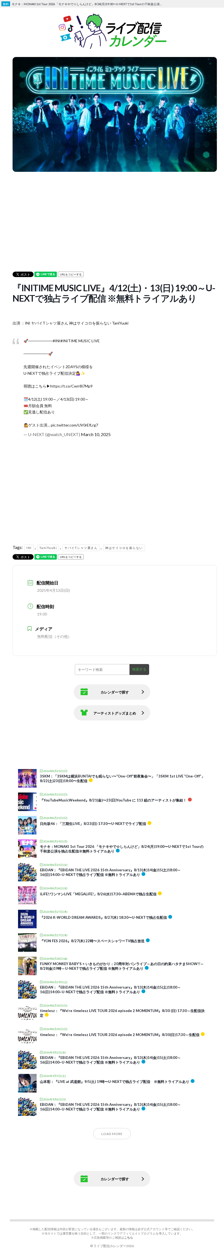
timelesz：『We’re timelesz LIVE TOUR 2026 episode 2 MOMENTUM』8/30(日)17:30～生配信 (119, 1034)
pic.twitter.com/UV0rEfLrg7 (74, 425)
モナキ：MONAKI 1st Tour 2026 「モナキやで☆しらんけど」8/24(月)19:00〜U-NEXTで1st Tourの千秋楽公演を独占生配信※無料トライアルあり (88, 4)
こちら (128, 1237)
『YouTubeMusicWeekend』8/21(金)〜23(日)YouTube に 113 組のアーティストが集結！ (113, 800)
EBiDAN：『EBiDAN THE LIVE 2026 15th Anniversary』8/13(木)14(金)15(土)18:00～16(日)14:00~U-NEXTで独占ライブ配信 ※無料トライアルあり (110, 872)
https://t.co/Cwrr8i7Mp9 (71, 386)
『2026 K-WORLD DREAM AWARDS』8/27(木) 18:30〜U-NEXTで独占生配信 (103, 917)
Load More (112, 1134)
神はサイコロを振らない (124, 548)
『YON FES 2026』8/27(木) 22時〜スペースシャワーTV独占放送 (92, 941)
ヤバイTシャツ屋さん (81, 548)
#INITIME (69, 340)
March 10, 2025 (96, 434)
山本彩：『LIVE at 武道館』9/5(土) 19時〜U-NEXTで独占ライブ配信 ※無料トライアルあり (114, 1081)
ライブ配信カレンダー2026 (113, 1246)
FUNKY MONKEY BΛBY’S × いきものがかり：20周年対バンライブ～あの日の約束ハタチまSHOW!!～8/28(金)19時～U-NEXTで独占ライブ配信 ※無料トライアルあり (122, 966)
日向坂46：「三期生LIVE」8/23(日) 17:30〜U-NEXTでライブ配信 (93, 823)
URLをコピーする (71, 274)
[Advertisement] (115, 211)
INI (29, 548)
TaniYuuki (48, 548)
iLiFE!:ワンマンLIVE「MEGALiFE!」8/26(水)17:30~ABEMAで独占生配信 (98, 894)
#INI (56, 340)
